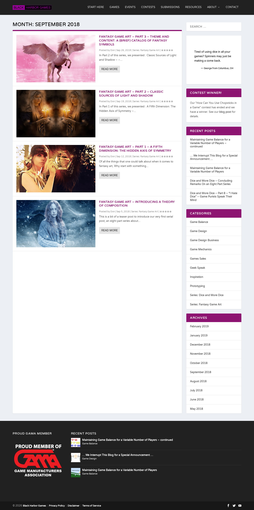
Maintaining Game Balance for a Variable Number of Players (210, 170)
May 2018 (196, 408)
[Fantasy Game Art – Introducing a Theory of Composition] (55, 223)
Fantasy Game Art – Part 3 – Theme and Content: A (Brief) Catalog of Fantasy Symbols (134, 40)
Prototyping (197, 286)
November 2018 (200, 353)
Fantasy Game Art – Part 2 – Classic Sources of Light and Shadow (131, 93)
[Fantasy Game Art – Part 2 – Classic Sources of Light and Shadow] (55, 113)
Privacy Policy (57, 505)
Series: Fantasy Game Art (146, 50)
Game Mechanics (201, 249)
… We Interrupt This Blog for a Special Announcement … (117, 455)
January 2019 (199, 335)
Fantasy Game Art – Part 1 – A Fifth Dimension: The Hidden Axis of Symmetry (135, 149)
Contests (148, 7)
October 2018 (199, 363)
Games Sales (198, 258)
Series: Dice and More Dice (207, 295)
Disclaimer (73, 505)
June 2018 (197, 399)
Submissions (170, 7)
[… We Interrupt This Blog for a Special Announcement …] (75, 457)
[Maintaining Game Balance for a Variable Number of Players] (75, 472)
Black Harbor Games (34, 505)
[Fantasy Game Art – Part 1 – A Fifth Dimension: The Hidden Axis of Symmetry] (55, 168)
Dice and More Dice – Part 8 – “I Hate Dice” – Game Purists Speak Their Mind (213, 197)
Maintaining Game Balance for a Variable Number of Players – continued (210, 143)
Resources (193, 7)
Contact (232, 7)
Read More (109, 69)
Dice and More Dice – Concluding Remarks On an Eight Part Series (211, 182)
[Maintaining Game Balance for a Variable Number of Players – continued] (75, 442)
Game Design (198, 231)
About (212, 7)
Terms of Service (91, 505)
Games (114, 7)
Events (130, 7)
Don (112, 50)
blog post (225, 111)
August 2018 (198, 381)
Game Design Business (204, 240)
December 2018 (200, 344)
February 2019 (199, 326)
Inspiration (196, 277)
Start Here (96, 7)
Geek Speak (197, 267)
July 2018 (196, 390)
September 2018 (200, 372)
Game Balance (199, 222)
